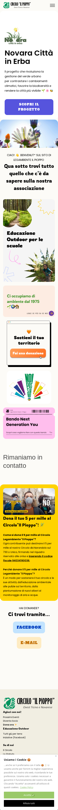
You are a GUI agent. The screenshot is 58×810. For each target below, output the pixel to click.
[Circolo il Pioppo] (17, 5)
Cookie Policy (26, 787)
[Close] (56, 756)
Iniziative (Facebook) (14, 737)
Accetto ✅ (29, 795)
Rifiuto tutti (29, 803)
